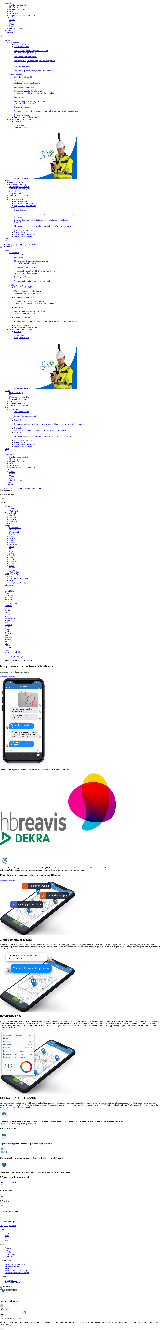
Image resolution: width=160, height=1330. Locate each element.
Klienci (7, 180)
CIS (10, 524)
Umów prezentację (7, 245)
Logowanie (9, 32)
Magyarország (14, 542)
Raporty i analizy (30, 100)
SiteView (21, 149)
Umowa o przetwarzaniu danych (17, 1273)
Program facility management (20, 189)
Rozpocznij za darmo (8, 676)
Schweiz (12, 557)
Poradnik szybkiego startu (18, 5)
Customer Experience (17, 9)
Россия (12, 551)
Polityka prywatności (12, 1266)
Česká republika (15, 528)
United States (14, 511)
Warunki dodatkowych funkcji (16, 1271)
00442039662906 (38, 488)
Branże (7, 197)
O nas (7, 18)
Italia (11, 540)
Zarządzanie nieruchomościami (34, 60)
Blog (11, 11)
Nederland (13, 545)
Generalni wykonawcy (17, 185)
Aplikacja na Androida (13, 1283)
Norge (11, 547)
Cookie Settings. (6, 1325)
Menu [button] (34, 245)
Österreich (13, 549)
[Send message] (24, 1312)
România (12, 555)
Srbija (11, 559)
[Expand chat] (2, 1309)
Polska (11, 553)
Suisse (11, 566)
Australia (12, 515)
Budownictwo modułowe (23, 236)
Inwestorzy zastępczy (17, 193)
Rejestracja (18, 245)
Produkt (8, 40)
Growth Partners (15, 28)
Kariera (7, 1238)
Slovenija (12, 564)
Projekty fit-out (19, 232)
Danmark (12, 530)
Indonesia (13, 519)
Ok (2, 1329)
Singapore (13, 521)
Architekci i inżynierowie (18, 195)
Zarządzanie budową (31, 50)
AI (6, 241)
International (9, 585)
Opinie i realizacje (16, 182)
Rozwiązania (14, 42)
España (12, 534)
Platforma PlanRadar (21, 45)
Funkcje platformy (16, 75)
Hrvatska (12, 538)
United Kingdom (15, 572)
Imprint (7, 1268)
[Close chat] (7, 1309)
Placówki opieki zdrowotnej (24, 234)
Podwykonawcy (15, 191)
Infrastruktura (41, 219)
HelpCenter (13, 7)
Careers (12, 22)
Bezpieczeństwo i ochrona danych (22, 16)
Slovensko (13, 561)
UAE (11, 581)
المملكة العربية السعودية (18, 578)
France (11, 536)
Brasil (11, 509)
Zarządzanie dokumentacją (34, 90)
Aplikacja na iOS (11, 1281)
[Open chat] (2, 1315)
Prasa (11, 26)
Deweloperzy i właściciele (19, 187)
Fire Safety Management (23, 230)
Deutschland (14, 532)
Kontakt (12, 20)
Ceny (7, 238)
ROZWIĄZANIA (16, 199)
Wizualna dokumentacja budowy (21, 119)
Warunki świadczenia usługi (15, 1264)
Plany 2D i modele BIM (28, 80)
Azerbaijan (13, 517)
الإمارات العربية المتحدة (18, 583)
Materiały (8, 3)
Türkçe (12, 570)
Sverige (12, 568)
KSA (11, 576)
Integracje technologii (22, 115)
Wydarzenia (13, 13)
